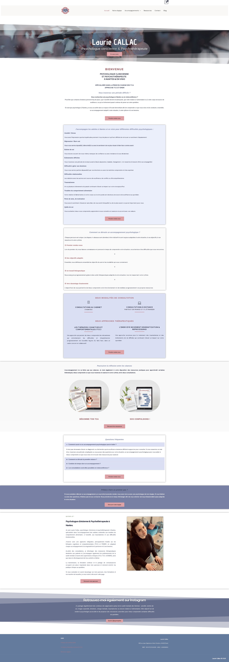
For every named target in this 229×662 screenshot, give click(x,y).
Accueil (106, 11)
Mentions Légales (66, 652)
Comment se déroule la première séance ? (82, 459)
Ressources (148, 11)
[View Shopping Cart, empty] (166, 2)
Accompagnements (132, 11)
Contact (157, 11)
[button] (140, 10)
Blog (165, 11)
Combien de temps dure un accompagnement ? (84, 463)
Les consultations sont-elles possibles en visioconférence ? (88, 468)
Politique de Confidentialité (68, 642)
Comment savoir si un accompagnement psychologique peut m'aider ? (92, 444)
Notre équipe (117, 11)
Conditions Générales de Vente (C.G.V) (71, 647)
